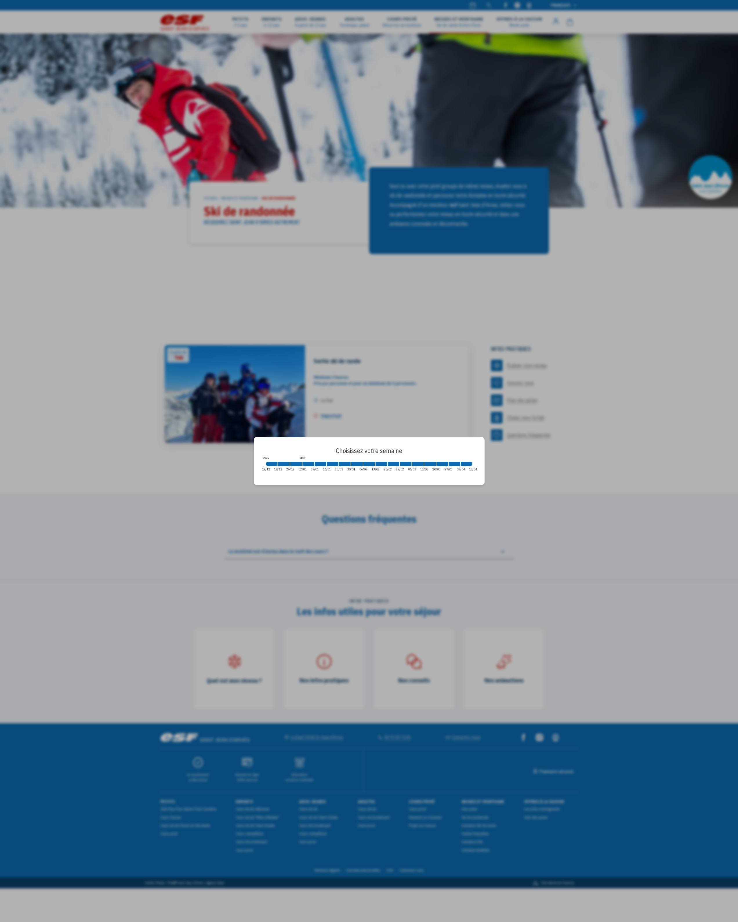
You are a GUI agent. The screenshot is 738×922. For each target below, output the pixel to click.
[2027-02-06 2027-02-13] (369, 464)
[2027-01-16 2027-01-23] (332, 464)
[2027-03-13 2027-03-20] (430, 464)
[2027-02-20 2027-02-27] (393, 464)
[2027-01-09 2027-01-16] (320, 464)
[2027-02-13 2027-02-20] (381, 464)
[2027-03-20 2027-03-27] (442, 464)
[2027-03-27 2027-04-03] (454, 464)
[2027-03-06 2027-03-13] (418, 464)
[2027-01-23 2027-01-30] (345, 464)
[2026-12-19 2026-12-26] (284, 464)
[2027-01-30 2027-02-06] (357, 464)
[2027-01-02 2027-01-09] (308, 464)
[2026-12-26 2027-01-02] (296, 464)
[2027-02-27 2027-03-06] (405, 464)
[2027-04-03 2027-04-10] (466, 464)
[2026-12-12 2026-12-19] (272, 464)
